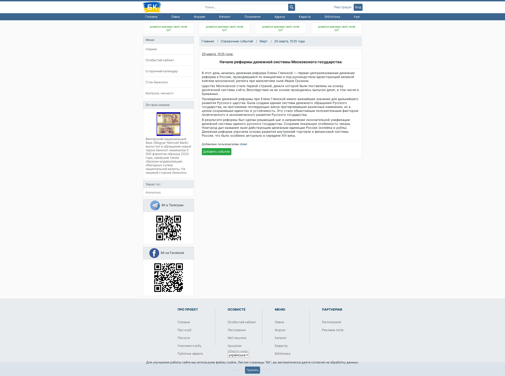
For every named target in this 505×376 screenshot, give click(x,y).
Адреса (279, 17)
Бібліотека (332, 17)
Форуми (199, 17)
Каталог (225, 17)
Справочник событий (237, 41)
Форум (280, 330)
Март (263, 41)
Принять (253, 370)
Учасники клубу (189, 346)
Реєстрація (342, 7)
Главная (208, 41)
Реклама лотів (332, 330)
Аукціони (234, 346)
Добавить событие (216, 151)
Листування (237, 330)
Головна (151, 17)
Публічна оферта (190, 354)
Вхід (358, 7)
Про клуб (184, 330)
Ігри (357, 17)
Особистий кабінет (242, 322)
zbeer (243, 144)
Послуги (184, 338)
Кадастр (305, 17)
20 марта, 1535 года (289, 41)
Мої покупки (237, 338)
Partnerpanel (331, 322)
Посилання (252, 17)
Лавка (175, 17)
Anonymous (153, 192)
